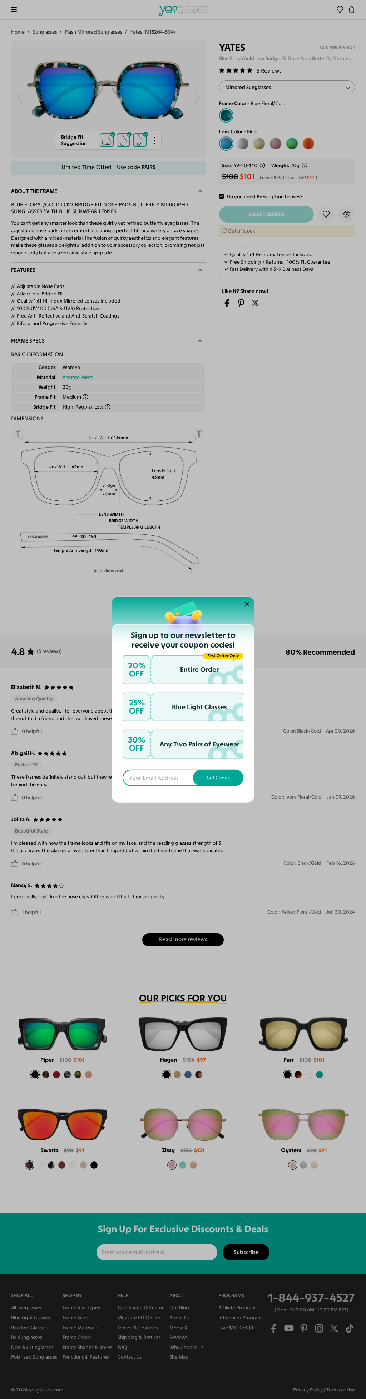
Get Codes (218, 777)
